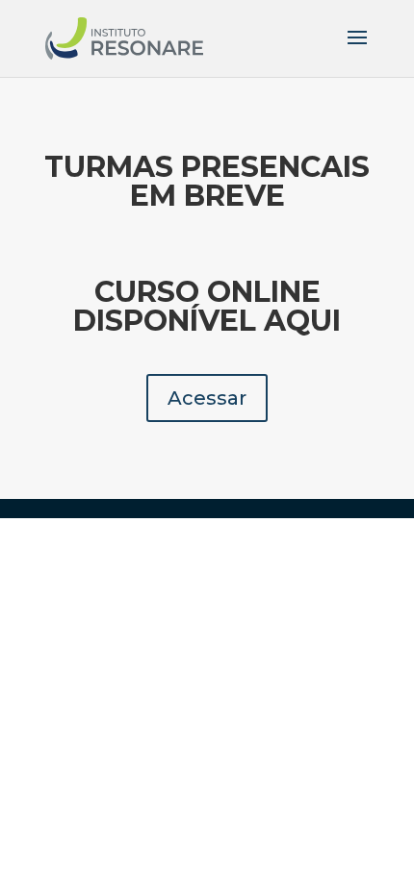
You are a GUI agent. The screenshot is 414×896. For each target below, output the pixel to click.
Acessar (207, 398)
